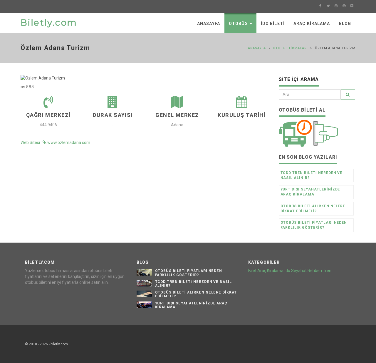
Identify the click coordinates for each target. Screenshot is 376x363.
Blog (345, 23)
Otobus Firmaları (290, 48)
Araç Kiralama (311, 23)
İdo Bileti (273, 23)
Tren (327, 270)
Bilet (252, 270)
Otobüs (239, 23)
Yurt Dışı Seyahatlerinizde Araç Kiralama (310, 191)
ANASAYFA (208, 23)
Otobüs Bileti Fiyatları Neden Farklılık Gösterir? (314, 225)
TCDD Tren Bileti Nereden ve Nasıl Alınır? (312, 175)
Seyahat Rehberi (306, 270)
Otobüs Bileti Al (302, 110)
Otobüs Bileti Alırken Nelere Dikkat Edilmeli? (313, 208)
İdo (287, 270)
